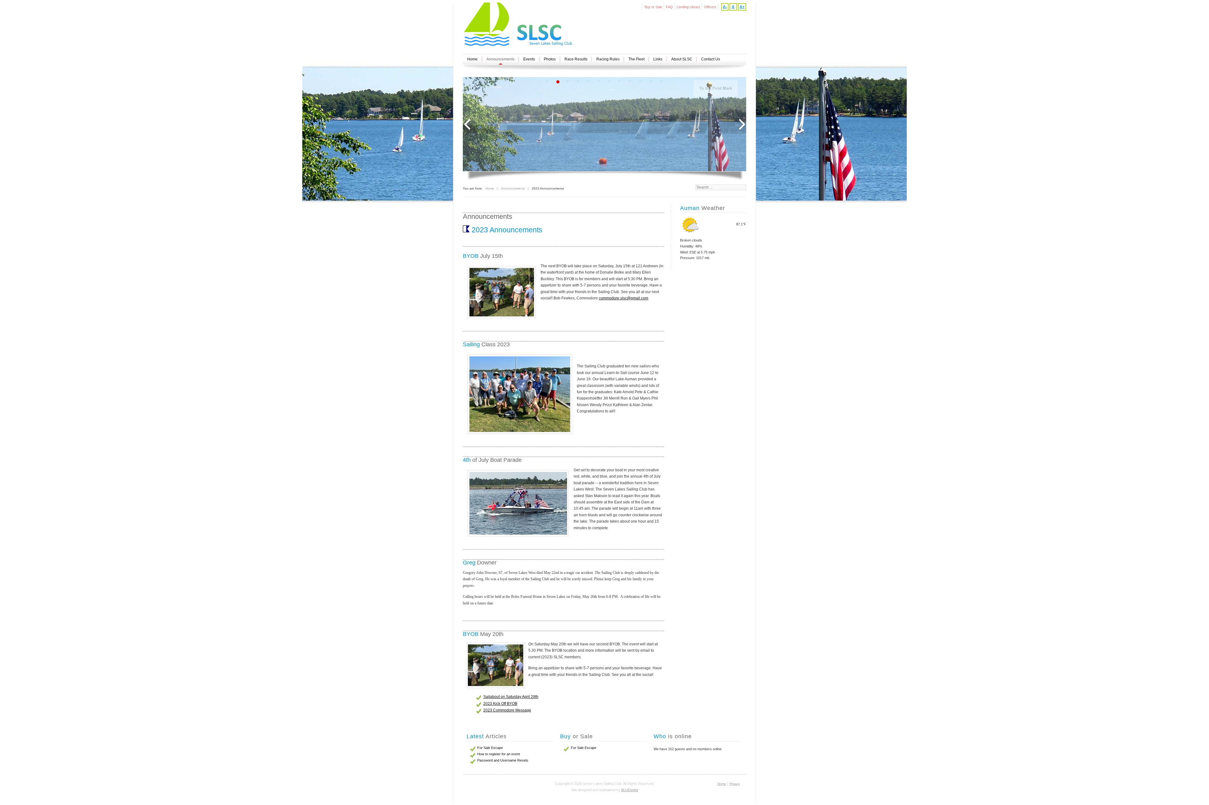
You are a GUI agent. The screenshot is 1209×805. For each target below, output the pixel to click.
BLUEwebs (629, 790)
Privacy (734, 783)
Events (529, 59)
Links (657, 59)
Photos (550, 59)
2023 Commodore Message (507, 710)
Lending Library (688, 7)
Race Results (576, 59)
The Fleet (636, 59)
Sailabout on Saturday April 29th (510, 696)
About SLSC (681, 59)
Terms (721, 783)
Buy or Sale (653, 7)
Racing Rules (608, 59)
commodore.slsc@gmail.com (623, 298)
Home (472, 59)
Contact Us (710, 59)
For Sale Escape (583, 748)
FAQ (669, 7)
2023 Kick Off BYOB (500, 703)
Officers (710, 7)
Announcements (500, 59)
